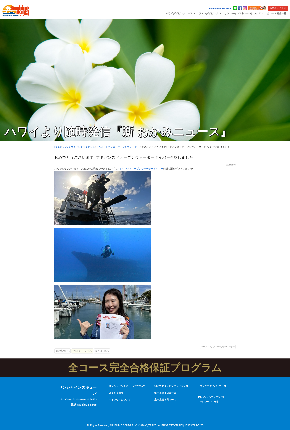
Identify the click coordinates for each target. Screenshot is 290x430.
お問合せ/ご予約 (278, 8)
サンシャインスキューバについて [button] (242, 13)
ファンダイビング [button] (208, 13)
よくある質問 (116, 393)
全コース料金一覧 (276, 13)
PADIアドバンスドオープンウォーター (218, 347)
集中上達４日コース (165, 393)
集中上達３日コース (165, 399)
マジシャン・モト (209, 401)
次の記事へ (102, 351)
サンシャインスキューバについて (127, 386)
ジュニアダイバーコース (213, 386)
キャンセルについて (120, 399)
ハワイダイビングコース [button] (179, 13)
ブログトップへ (82, 351)
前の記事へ (62, 351)
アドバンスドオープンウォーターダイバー (140, 168)
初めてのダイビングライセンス (171, 386)
